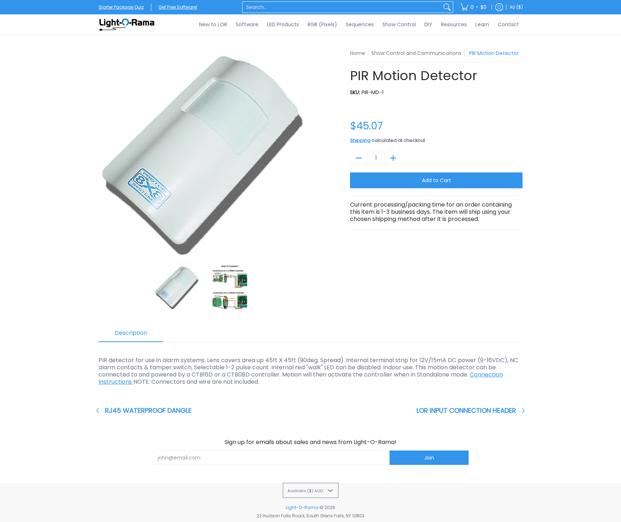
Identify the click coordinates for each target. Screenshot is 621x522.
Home (357, 53)
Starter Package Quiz (121, 7)
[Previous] (103, 154)
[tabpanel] (310, 367)
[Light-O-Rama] (127, 24)
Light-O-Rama (302, 507)
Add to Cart (436, 180)
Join (429, 457)
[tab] (130, 335)
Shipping (360, 140)
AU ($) (516, 7)
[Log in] (499, 7)
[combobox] (342, 7)
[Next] (302, 154)
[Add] (393, 158)
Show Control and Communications (416, 53)
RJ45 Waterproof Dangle (148, 410)
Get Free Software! (177, 7)
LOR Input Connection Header (466, 410)
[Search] (447, 7)
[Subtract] (358, 158)
